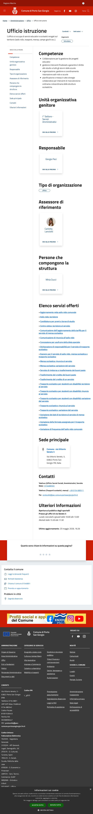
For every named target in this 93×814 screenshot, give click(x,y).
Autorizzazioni (52, 677)
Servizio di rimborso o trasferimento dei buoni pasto (63, 370)
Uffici (29, 20)
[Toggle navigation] (4, 10)
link (68, 800)
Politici (4, 668)
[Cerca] (88, 11)
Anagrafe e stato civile (32, 652)
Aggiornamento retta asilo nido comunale (58, 312)
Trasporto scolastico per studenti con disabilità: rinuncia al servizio (64, 392)
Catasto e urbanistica (32, 668)
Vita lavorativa (29, 660)
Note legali (74, 703)
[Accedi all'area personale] (83, 3)
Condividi (65, 31)
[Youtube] (69, 10)
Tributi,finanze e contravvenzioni (53, 661)
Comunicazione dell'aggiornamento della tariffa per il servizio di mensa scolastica (62, 332)
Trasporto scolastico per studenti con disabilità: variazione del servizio (65, 400)
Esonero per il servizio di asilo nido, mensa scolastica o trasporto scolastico (63, 355)
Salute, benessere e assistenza (54, 672)
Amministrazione (17, 20)
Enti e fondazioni (7, 664)
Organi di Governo (8, 652)
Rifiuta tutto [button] (55, 805)
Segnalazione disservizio (56, 698)
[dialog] (46, 800)
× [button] (90, 789)
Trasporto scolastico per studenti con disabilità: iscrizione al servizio (64, 385)
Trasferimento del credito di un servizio (57, 379)
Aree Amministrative (9, 656)
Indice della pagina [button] (16, 50)
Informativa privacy (77, 698)
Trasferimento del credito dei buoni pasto (58, 374)
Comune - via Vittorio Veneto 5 (56, 450)
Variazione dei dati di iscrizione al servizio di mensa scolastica (61, 416)
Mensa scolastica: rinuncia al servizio (56, 361)
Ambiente (50, 666)
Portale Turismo (76, 679)
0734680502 (49, 486)
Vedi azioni (77, 31)
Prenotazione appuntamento (52, 693)
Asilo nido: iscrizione (49, 316)
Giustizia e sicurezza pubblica (55, 653)
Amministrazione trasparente (76, 693)
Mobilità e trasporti (31, 672)
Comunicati (74, 656)
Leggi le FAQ (51, 703)
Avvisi (72, 660)
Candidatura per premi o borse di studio (57, 321)
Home (5, 20)
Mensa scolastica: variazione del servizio (57, 365)
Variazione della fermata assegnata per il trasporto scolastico (61, 423)
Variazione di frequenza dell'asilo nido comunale (61, 429)
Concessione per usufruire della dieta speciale (60, 342)
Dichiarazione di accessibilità (76, 708)
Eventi (72, 675)
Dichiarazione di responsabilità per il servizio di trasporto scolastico (64, 348)
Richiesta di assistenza (55, 707)
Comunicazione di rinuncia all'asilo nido (57, 337)
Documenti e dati (8, 676)
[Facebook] (63, 10)
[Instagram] (75, 10)
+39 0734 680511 (77, 490)
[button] (46, 810)
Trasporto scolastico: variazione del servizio (59, 410)
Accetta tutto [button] (37, 805)
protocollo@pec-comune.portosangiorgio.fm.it (60, 495)
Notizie (72, 652)
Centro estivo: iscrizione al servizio (55, 325)
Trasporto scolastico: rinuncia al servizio (57, 405)
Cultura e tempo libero (32, 656)
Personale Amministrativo (11, 672)
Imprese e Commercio (32, 664)
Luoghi (72, 671)
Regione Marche (9, 3)
